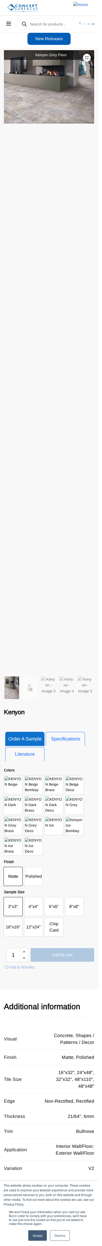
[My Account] (80, 23)
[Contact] (93, 24)
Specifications (65, 739)
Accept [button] (37, 1235)
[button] (87, 58)
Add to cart (62, 955)
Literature (25, 754)
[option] (13, 785)
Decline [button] (59, 1235)
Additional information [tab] (42, 1006)
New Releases (49, 38)
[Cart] (89, 24)
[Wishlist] (84, 24)
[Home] (29, 8)
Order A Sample (25, 739)
